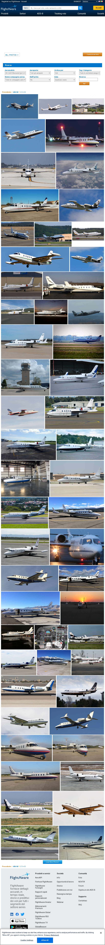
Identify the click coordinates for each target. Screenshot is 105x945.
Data (56, 77)
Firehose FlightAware (43, 882)
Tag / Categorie (85, 70)
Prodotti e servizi (42, 874)
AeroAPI (38, 878)
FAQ (80, 905)
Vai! (84, 83)
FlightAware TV (41, 923)
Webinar (60, 902)
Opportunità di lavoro (65, 882)
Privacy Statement (51, 935)
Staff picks (34, 77)
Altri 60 (15, 92)
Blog (58, 898)
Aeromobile (9, 70)
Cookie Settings (26, 940)
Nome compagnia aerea (15, 77)
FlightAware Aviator (43, 902)
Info (58, 878)
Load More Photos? (52, 862)
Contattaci (82, 901)
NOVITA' (81, 882)
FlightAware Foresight (40, 887)
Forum (81, 886)
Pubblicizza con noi (64, 890)
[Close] (101, 933)
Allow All (45, 940)
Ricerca (82, 77)
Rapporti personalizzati (41, 897)
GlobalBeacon (40, 927)
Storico (60, 886)
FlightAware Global (42, 912)
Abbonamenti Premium (40, 907)
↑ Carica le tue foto (92, 54)
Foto (80, 878)
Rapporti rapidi (41, 892)
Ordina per (58, 70)
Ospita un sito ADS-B (86, 890)
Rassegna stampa (64, 894)
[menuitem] (4, 13)
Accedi (24, 1)
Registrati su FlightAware (11, 1)
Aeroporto (34, 70)
